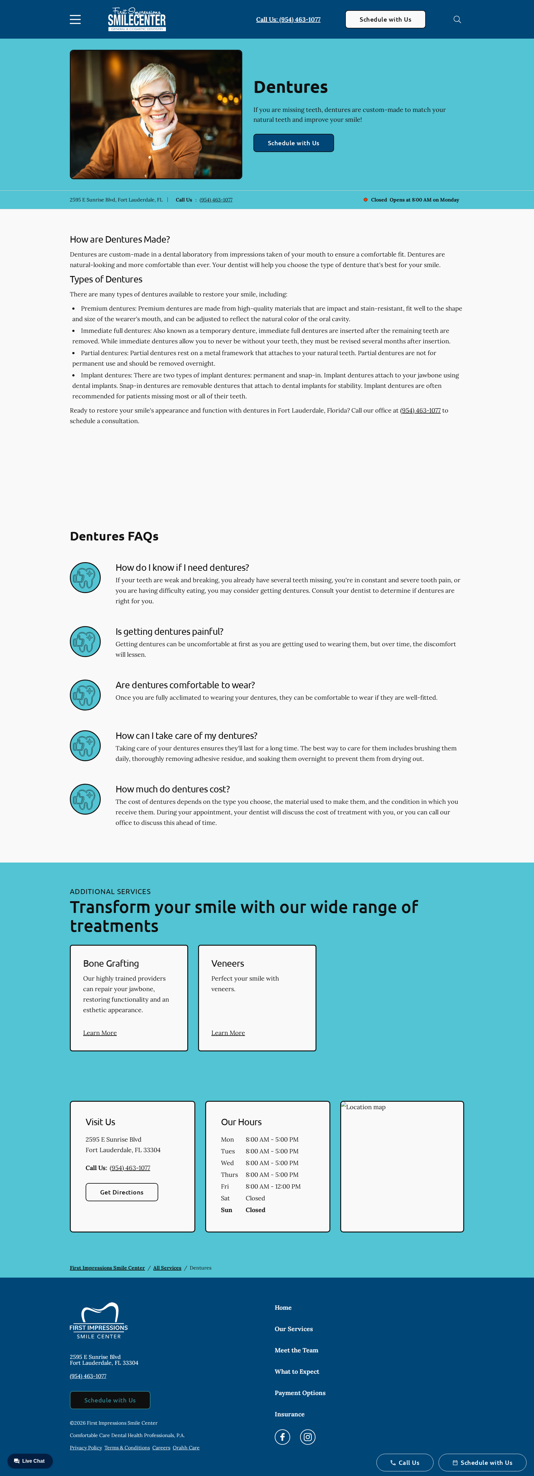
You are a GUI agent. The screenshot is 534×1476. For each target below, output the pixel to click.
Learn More (100, 1033)
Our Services (294, 1329)
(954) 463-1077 (216, 200)
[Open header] (76, 19)
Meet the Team (296, 1350)
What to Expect (297, 1371)
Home (283, 1307)
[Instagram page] (308, 1437)
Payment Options (300, 1393)
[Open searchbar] (457, 19)
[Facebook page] (282, 1437)
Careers (161, 1447)
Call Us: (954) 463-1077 (288, 19)
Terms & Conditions (127, 1447)
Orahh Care (186, 1447)
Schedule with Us (385, 19)
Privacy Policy (86, 1447)
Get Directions (122, 1192)
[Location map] (402, 1167)
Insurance (290, 1414)
